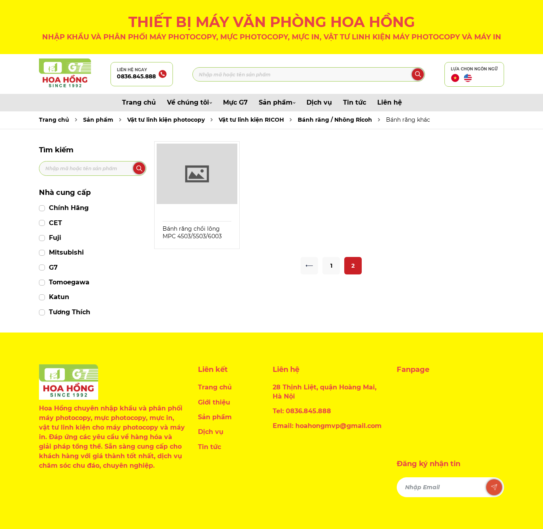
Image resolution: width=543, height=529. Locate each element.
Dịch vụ (319, 102)
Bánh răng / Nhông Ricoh (335, 119)
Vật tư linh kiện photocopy (166, 119)
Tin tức (354, 102)
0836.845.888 (136, 76)
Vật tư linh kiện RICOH (251, 119)
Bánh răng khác (408, 119)
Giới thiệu (214, 402)
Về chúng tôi (188, 102)
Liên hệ (389, 102)
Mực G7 (235, 102)
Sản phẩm (276, 102)
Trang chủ (139, 102)
